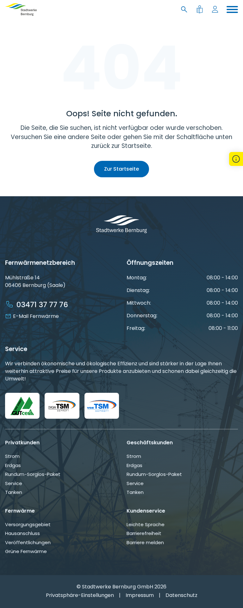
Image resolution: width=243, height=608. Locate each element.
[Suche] (185, 9)
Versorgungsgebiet (28, 524)
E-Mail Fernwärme (36, 316)
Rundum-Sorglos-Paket (32, 474)
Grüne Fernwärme (26, 551)
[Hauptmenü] (232, 9)
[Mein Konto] (216, 9)
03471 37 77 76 (42, 305)
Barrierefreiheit (144, 533)
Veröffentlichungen (28, 542)
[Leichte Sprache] (201, 9)
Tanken (13, 492)
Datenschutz (181, 595)
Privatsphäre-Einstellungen (80, 595)
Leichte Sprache (146, 524)
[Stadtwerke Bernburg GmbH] (21, 9)
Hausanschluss (22, 533)
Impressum (140, 595)
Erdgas (13, 465)
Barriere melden (145, 542)
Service (13, 483)
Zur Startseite (121, 169)
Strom (12, 456)
